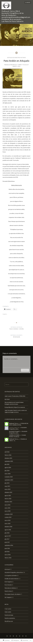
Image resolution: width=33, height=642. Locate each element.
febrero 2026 (8, 455)
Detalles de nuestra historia (16, 57)
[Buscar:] (16, 384)
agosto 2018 (8, 529)
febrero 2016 (8, 557)
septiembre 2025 (9, 461)
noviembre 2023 (9, 477)
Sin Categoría (8, 597)
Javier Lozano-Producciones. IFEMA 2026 (15, 396)
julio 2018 (7, 533)
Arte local (7, 569)
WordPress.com (9, 621)
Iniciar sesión (8, 612)
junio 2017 (7, 542)
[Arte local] (26, 636)
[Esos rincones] (13, 636)
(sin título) (7, 399)
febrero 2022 (8, 498)
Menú (28, 2)
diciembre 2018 (8, 526)
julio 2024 (7, 470)
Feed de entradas (9, 615)
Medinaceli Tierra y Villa (18, 64)
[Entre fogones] (16, 636)
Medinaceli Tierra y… (14, 423)
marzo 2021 (7, 505)
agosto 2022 (8, 495)
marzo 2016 (7, 554)
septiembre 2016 (9, 545)
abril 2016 (7, 551)
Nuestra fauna (8, 591)
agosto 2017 (8, 536)
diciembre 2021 (8, 501)
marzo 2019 (7, 520)
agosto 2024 (8, 467)
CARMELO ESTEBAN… (14, 435)
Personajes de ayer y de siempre (12, 594)
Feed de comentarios (10, 618)
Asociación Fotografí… (14, 431)
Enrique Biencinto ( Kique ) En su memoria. (15, 407)
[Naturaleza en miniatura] (23, 636)
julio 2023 (7, 483)
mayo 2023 (7, 486)
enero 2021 (7, 508)
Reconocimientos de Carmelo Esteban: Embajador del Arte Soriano (14, 403)
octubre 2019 (8, 517)
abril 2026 (7, 452)
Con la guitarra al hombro (11, 575)
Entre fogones (8, 581)
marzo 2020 (7, 511)
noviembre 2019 (9, 514)
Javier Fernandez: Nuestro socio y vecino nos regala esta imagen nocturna (16, 411)
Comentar (25, 370)
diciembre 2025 (8, 458)
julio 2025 (7, 464)
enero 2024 (7, 473)
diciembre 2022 (8, 492)
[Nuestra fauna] (10, 636)
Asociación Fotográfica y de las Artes (14, 572)
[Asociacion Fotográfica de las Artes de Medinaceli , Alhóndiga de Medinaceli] (7, 636)
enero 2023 (7, 489)
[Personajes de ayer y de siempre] (19, 636)
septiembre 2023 (9, 480)
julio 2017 (7, 539)
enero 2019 (7, 523)
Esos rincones (8, 584)
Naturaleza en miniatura (10, 588)
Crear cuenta (8, 609)
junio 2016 (7, 548)
